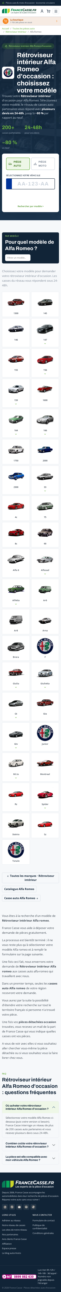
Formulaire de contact (44, 1220)
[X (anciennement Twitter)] (12, 1207)
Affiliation (7, 1243)
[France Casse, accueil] (19, 11)
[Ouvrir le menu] (56, 11)
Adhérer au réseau (11, 1220)
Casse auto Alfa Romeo (20, 898)
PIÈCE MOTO (42, 163)
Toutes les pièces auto (24, 28)
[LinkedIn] (26, 1207)
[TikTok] (33, 1207)
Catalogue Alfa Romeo (19, 889)
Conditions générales (43, 1233)
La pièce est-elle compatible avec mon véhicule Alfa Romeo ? (26, 1158)
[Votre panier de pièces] (48, 11)
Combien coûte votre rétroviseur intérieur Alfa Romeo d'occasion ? (27, 1145)
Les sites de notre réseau (14, 1229)
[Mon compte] (42, 11)
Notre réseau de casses (13, 1225)
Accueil (5, 28)
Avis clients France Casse (14, 1239)
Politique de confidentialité (40, 1227)
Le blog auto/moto (11, 1253)
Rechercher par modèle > (31, 206)
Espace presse (9, 1248)
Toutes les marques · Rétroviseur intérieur (31, 878)
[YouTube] (19, 1207)
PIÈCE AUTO (17, 163)
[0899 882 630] (19, 1276)
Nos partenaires (10, 1234)
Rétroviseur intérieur (16, 31)
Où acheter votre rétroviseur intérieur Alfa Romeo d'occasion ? (27, 1107)
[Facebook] (5, 1207)
